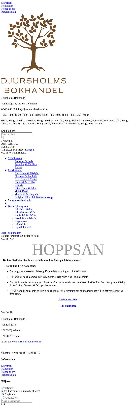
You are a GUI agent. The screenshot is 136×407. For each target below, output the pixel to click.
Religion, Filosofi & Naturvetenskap (34, 197)
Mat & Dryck (22, 191)
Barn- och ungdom (18, 206)
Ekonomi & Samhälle (26, 176)
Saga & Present (23, 227)
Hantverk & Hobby (25, 182)
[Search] (2, 137)
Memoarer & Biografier (27, 194)
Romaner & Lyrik (24, 161)
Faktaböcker (21, 224)
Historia (19, 185)
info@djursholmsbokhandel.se (25, 341)
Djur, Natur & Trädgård (27, 173)
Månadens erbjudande (19, 200)
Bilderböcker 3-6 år (25, 212)
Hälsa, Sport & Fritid (25, 188)
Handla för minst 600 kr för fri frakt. (20, 237)
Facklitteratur (15, 170)
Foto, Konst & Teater (26, 179)
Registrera (10, 394)
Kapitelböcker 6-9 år (25, 215)
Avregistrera (11, 397)
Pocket (18, 167)
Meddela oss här (68, 299)
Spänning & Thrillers (26, 164)
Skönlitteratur (15, 158)
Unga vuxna (21, 221)
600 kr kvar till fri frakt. (13, 152)
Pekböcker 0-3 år (24, 209)
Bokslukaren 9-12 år (25, 218)
